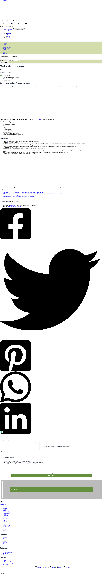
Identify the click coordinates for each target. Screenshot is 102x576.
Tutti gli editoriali (5, 451)
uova (50, 145)
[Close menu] (1, 502)
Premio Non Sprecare (7, 545)
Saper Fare (5, 53)
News (4, 42)
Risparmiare (5, 50)
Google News (13, 205)
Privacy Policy (6, 564)
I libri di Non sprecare (7, 554)
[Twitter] (50, 290)
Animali (4, 44)
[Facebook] (50, 224)
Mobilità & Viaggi (7, 47)
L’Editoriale (5, 537)
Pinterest (20, 206)
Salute (8, 36)
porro (8, 141)
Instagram (14, 206)
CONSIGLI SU (8, 29)
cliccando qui (19, 204)
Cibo (8, 32)
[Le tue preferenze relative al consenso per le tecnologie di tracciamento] (1, 432)
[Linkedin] (50, 418)
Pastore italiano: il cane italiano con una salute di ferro (17, 460)
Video (4, 543)
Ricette (4, 49)
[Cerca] (19, 26)
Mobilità (4, 541)
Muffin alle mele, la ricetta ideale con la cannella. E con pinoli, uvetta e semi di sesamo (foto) (23, 192)
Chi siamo (5, 551)
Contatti (4, 560)
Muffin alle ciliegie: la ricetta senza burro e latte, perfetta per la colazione (18, 196)
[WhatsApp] (50, 387)
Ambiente (5, 43)
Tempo (8, 37)
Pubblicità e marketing (8, 563)
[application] (13, 29)
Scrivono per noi (6, 553)
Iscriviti (51, 475)
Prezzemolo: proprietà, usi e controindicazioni (16, 465)
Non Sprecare (3, 504)
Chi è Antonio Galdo (7, 552)
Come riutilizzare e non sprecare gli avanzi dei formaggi (18, 461)
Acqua (8, 30)
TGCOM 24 (21, 20)
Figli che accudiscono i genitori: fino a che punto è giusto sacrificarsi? (21, 463)
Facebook (10, 206)
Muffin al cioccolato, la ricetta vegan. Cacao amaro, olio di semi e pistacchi (19, 195)
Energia (9, 34)
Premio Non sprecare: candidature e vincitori (23, 490)
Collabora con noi (7, 561)
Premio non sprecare (7, 479)
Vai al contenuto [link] (3, 0)
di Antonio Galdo (5, 440)
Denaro (9, 33)
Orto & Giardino (6, 48)
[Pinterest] (50, 355)
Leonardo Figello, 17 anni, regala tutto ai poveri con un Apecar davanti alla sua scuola (24, 462)
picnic (40, 119)
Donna (4, 45)
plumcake (31, 187)
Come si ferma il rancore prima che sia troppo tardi (53, 446)
